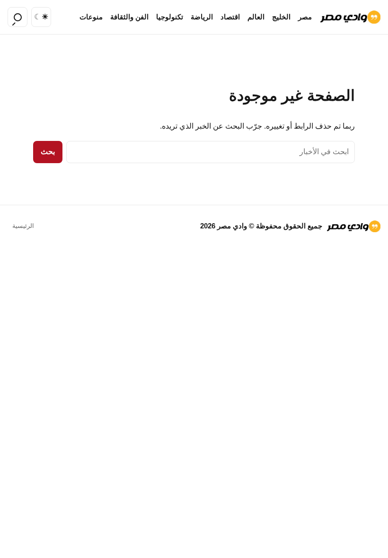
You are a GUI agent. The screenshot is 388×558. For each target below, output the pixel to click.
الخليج (281, 17)
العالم (256, 17)
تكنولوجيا (169, 17)
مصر (305, 17)
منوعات (91, 17)
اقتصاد (230, 17)
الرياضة (202, 17)
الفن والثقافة (129, 17)
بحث (48, 152)
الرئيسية (23, 225)
